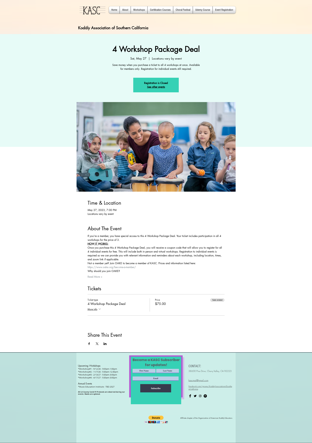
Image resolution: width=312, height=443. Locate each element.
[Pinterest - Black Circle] (205, 396)
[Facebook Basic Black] (190, 396)
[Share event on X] (97, 343)
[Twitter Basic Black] (195, 396)
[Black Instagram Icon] (200, 396)
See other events (156, 87)
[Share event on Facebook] (89, 343)
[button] (125, 9)
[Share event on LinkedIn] (105, 343)
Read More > (95, 276)
